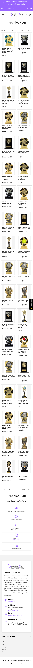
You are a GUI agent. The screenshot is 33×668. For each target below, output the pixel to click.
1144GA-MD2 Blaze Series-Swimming (8, 451)
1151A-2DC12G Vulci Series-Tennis (23, 277)
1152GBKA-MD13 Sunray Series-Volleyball (7, 127)
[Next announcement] (30, 3)
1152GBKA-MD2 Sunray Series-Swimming (6, 427)
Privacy (4, 647)
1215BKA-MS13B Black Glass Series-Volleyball (8, 153)
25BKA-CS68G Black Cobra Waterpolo (24, 49)
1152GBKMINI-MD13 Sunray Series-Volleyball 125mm (23, 102)
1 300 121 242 (11, 601)
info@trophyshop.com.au (15, 615)
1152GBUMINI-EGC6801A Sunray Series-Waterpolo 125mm (7, 50)
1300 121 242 (11, 8)
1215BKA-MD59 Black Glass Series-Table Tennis (24, 376)
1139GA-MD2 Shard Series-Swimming (23, 451)
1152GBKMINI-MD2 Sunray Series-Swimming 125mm (7, 402)
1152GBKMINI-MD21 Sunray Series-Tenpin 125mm (23, 178)
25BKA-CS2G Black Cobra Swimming (23, 475)
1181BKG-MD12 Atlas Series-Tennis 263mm (8, 253)
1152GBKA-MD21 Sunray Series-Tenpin (22, 203)
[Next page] (28, 490)
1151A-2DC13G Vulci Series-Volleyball (24, 126)
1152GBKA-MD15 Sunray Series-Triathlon (7, 178)
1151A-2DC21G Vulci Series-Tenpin (8, 228)
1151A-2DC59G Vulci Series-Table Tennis (8, 375)
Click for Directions (13, 610)
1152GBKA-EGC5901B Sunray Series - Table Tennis (24, 351)
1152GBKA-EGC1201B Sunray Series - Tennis (24, 253)
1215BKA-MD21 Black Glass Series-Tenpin (24, 228)
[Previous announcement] (3, 3)
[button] (3, 15)
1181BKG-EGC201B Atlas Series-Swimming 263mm (23, 402)
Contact (4, 649)
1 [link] (4, 490)
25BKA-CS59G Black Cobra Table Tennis (8, 350)
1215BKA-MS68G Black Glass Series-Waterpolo (8, 77)
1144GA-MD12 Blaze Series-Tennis (8, 301)
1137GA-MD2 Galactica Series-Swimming (7, 476)
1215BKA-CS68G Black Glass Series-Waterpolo (24, 77)
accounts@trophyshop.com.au (16, 617)
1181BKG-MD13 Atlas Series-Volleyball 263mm (8, 102)
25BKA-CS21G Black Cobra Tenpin (8, 202)
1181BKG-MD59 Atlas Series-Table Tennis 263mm (24, 326)
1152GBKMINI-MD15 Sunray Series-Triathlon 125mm (23, 153)
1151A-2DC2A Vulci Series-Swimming (23, 426)
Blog (3, 652)
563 (23, 489)
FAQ (3, 642)
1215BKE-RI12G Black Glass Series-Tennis (8, 325)
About (3, 644)
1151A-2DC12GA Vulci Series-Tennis (8, 277)
